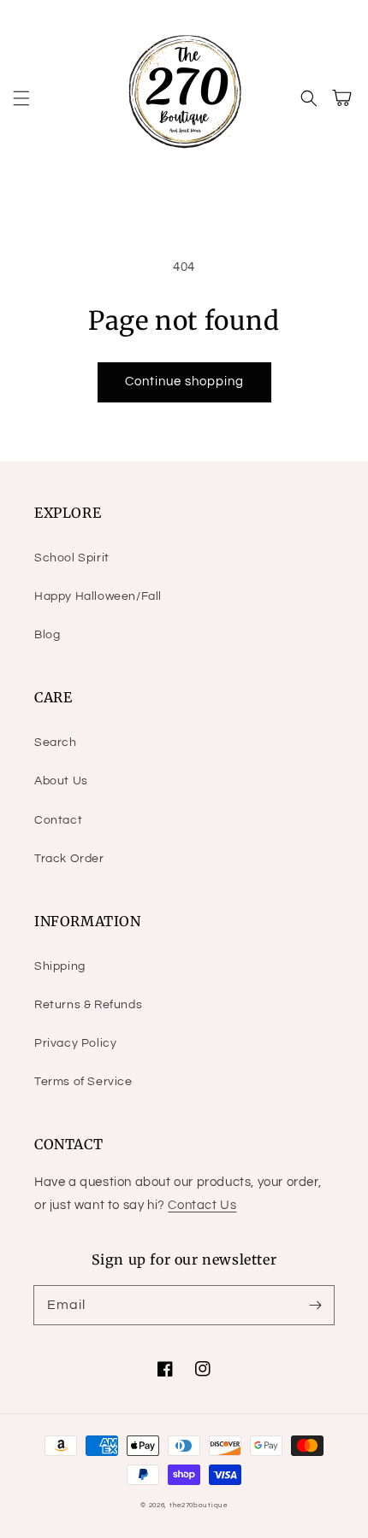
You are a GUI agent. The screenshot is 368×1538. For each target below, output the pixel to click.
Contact (58, 820)
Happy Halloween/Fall (98, 596)
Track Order (69, 859)
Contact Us (202, 1205)
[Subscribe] (315, 1305)
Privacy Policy (75, 1043)
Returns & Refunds (88, 1005)
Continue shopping (184, 381)
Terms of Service (83, 1082)
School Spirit (72, 558)
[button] (21, 98)
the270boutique (198, 1505)
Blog (47, 635)
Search (55, 742)
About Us (61, 781)
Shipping (60, 966)
